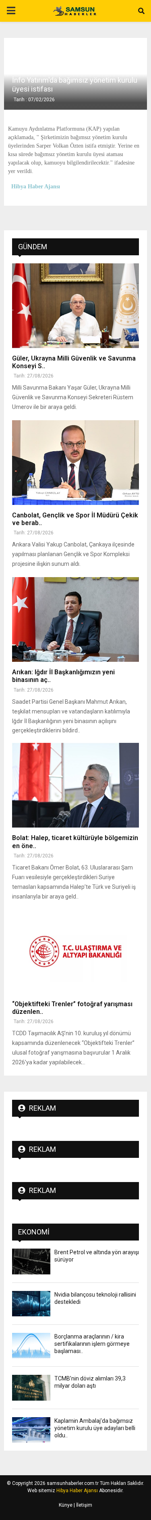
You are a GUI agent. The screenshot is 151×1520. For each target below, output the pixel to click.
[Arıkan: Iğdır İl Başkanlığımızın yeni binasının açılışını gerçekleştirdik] (75, 619)
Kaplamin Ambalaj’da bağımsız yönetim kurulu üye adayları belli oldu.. (94, 1428)
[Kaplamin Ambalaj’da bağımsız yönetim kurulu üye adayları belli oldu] (31, 1430)
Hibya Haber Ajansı (77, 1490)
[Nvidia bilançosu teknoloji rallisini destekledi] (31, 1303)
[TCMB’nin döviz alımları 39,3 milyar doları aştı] (31, 1387)
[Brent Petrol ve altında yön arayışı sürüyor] (31, 1261)
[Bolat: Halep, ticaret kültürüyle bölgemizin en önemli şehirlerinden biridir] (75, 785)
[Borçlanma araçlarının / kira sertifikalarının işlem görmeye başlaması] (31, 1345)
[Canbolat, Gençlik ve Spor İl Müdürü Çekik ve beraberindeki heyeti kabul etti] (75, 462)
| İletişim (82, 1505)
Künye (65, 1505)
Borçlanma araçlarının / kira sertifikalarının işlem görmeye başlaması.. (92, 1343)
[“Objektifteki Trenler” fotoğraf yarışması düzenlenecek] (75, 951)
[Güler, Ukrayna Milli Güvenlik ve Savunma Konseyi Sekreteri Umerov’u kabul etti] (75, 305)
